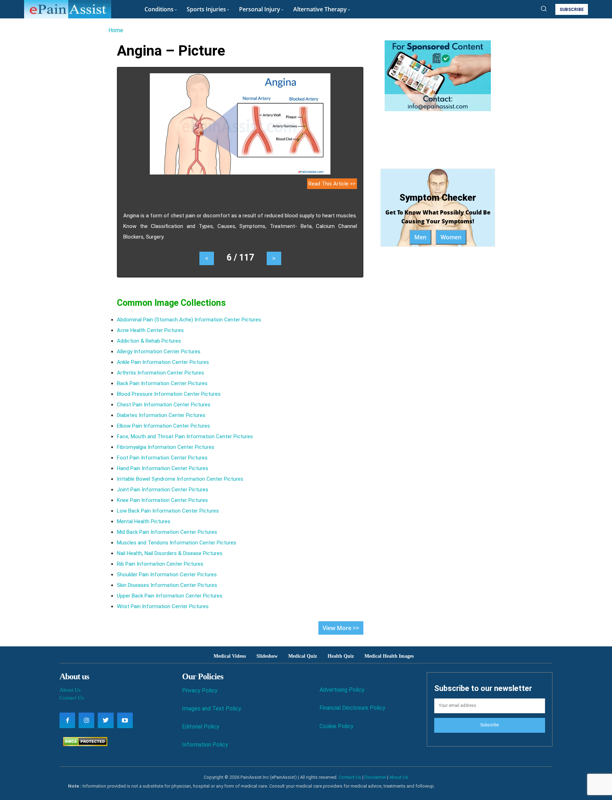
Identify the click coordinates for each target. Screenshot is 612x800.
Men (420, 237)
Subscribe (489, 724)
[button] (543, 8)
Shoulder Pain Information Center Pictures (167, 574)
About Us (70, 690)
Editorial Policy (200, 726)
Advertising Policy (341, 689)
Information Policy (205, 744)
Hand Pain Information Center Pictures (162, 468)
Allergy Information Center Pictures (158, 351)
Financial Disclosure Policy (352, 707)
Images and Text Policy (211, 708)
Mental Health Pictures (143, 521)
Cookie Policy (336, 726)
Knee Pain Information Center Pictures (162, 500)
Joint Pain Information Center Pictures (162, 489)
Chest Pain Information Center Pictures (163, 404)
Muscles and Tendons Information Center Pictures (176, 542)
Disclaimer (375, 777)
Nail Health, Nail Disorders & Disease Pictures (169, 553)
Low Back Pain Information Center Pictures (168, 511)
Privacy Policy (199, 690)
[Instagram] (86, 720)
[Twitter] (105, 720)
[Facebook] (67, 720)
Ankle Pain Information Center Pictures (163, 362)
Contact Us (72, 698)
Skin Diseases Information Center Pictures (167, 585)
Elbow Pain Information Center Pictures (163, 426)
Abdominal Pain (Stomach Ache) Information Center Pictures (189, 319)
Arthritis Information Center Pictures (160, 373)
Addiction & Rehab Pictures (149, 341)
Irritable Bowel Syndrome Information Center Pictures (180, 479)
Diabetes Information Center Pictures (161, 415)
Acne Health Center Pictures (150, 330)
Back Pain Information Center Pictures (162, 383)
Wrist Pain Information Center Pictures (163, 606)
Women (451, 237)
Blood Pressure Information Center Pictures (169, 394)
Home (115, 30)
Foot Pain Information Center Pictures (162, 458)
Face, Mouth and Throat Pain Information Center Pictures (185, 436)
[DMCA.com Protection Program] (83, 744)
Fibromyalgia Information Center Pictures (165, 447)
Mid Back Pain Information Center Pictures (167, 532)
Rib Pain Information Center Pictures (160, 564)
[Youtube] (125, 720)
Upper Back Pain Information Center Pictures (169, 596)
